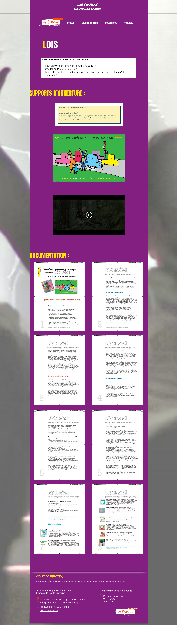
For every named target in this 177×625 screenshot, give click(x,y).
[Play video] (89, 215)
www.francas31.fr (49, 610)
